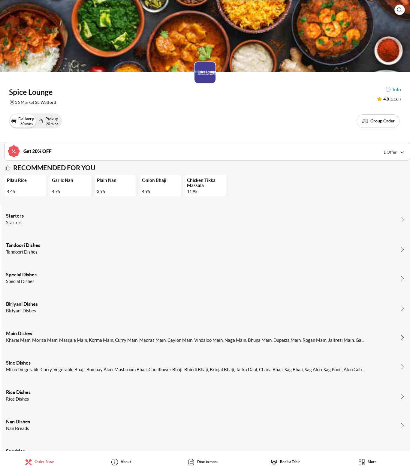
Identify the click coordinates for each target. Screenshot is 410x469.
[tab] (41, 461)
